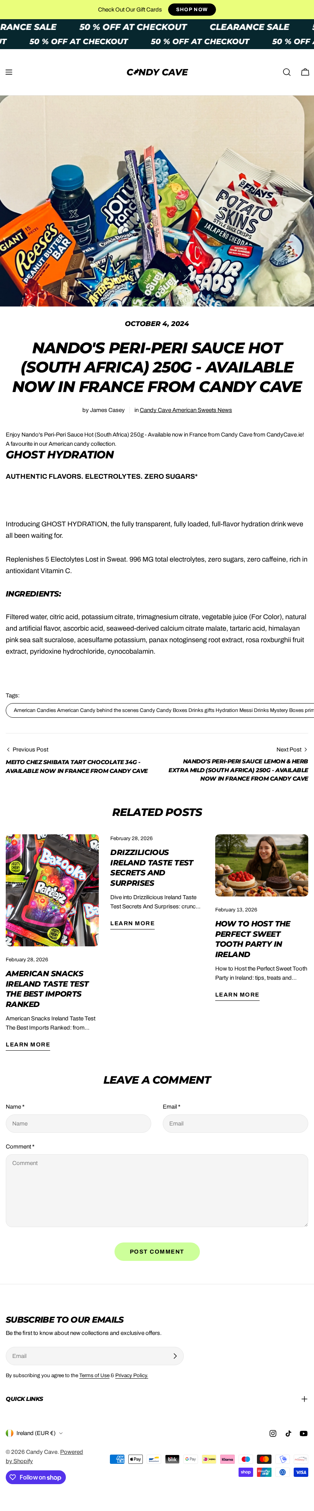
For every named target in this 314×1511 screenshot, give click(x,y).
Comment (20, 1147)
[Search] (286, 72)
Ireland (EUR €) (36, 1433)
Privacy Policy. (131, 1375)
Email (171, 1107)
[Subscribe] (175, 1356)
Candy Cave (41, 1452)
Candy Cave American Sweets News (186, 410)
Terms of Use (94, 1375)
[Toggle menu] (8, 72)
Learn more (28, 1044)
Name (15, 1107)
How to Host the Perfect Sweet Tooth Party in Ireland (252, 939)
